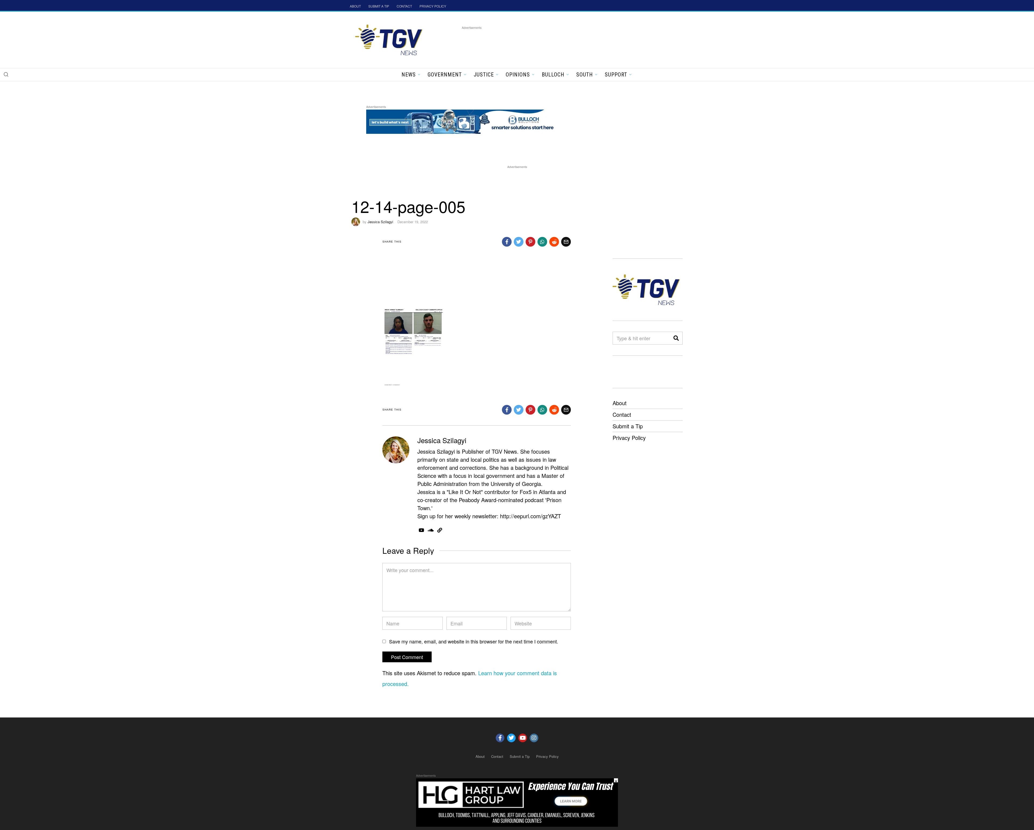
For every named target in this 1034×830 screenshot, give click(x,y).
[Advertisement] (560, 43)
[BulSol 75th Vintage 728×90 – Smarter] (464, 121)
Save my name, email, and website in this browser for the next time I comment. (473, 641)
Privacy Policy (629, 438)
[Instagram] (534, 738)
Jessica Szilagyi (380, 221)
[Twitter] (511, 738)
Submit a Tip (628, 426)
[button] (6, 74)
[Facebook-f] (500, 738)
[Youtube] (522, 738)
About (620, 403)
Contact (622, 414)
